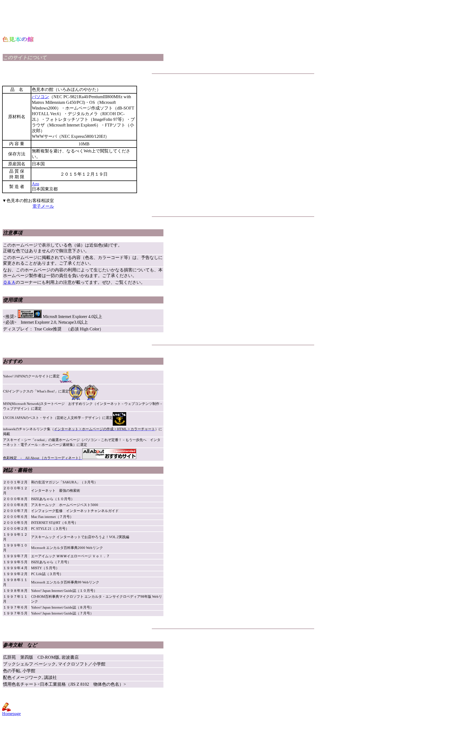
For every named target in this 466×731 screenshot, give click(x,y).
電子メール (43, 206)
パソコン (40, 96)
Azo (35, 184)
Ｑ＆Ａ (9, 282)
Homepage (11, 713)
